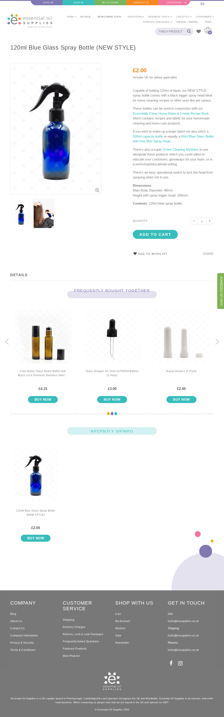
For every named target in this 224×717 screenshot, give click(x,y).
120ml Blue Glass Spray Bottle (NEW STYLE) (73, 47)
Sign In (78, 2)
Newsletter (122, 642)
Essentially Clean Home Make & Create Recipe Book (171, 113)
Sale (118, 635)
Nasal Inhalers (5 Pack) (181, 371)
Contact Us (141, 2)
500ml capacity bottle (148, 136)
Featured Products (75, 648)
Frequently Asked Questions (81, 641)
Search (188, 31)
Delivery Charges (74, 627)
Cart (118, 613)
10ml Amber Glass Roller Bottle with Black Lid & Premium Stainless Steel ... (43, 373)
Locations (174, 2)
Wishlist (120, 628)
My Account (110, 2)
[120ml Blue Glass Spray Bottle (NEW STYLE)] (35, 478)
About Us (16, 621)
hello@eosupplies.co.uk (208, 2)
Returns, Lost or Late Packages (83, 634)
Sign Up (48, 2)
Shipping (68, 619)
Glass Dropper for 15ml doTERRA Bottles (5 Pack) (112, 373)
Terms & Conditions (22, 650)
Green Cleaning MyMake (181, 149)
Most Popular (71, 655)
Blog (13, 613)
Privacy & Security (22, 642)
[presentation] (7, 342)
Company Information (24, 635)
